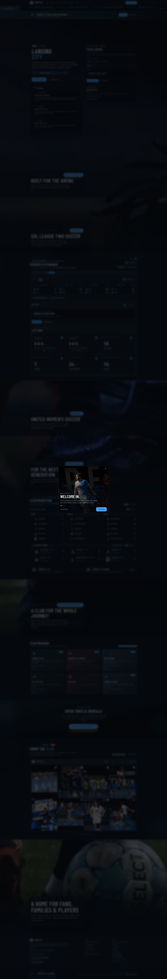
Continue (101, 509)
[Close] (105, 468)
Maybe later (64, 509)
